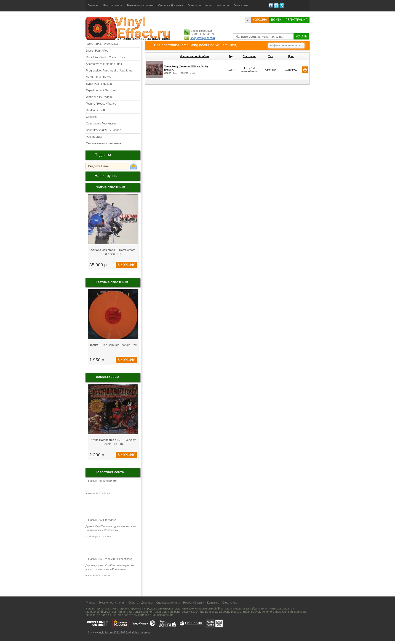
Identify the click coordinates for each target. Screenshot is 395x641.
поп (170, 611)
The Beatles (207, 611)
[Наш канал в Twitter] (276, 7)
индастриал (125, 611)
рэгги (177, 611)
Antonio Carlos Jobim (275, 611)
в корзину (126, 264)
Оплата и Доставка (170, 5)
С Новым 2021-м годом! (100, 520)
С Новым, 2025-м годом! (101, 481)
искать (301, 36)
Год (231, 56)
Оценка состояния (200, 5)
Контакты (222, 5)
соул (185, 611)
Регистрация (296, 19)
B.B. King (117, 615)
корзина (260, 19)
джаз (107, 611)
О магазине (241, 5)
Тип (270, 56)
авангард (161, 611)
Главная (93, 5)
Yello (92, 615)
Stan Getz (300, 611)
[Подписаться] (133, 166)
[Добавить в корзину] (305, 69)
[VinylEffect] (281, 7)
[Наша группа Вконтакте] (270, 7)
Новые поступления (140, 5)
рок (114, 611)
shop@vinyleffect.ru (202, 38)
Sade (104, 615)
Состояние (249, 56)
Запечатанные (107, 377)
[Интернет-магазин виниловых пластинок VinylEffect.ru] (128, 38)
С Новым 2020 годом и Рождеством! (108, 559)
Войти (276, 19)
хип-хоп (148, 611)
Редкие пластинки (110, 187)
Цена (291, 56)
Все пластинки (112, 5)
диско (138, 611)
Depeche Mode (228, 611)
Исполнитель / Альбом (194, 56)
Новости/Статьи (193, 602)
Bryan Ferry (250, 611)
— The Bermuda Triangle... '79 (113, 345)
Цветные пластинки (111, 282)
